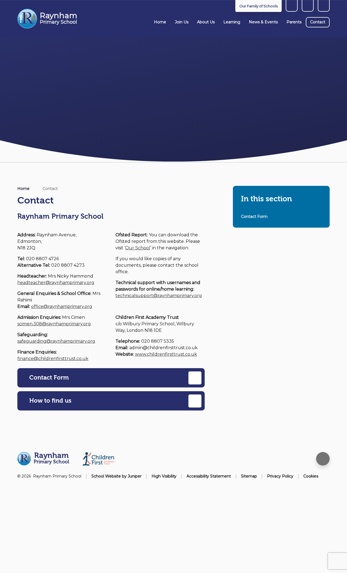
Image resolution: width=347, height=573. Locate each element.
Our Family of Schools (258, 6)
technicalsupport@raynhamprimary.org (158, 295)
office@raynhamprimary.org (61, 306)
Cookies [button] (310, 476)
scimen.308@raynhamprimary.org (54, 323)
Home (23, 188)
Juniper (135, 476)
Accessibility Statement (209, 476)
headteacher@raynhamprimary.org (55, 282)
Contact (50, 188)
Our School (137, 247)
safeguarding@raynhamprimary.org (56, 341)
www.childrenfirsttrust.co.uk (166, 354)
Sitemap (249, 476)
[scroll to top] (323, 459)
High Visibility (164, 476)
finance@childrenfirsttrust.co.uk (52, 358)
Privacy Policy (280, 476)
